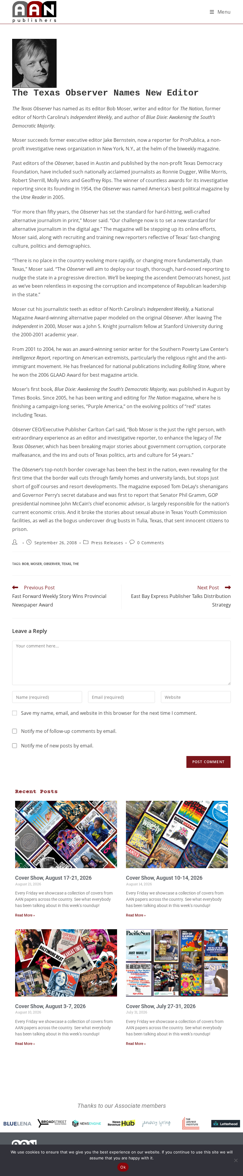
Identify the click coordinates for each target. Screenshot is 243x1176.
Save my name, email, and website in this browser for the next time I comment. (109, 713)
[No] (236, 1160)
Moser (36, 563)
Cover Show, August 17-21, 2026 (53, 878)
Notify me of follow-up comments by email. (68, 731)
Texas (66, 563)
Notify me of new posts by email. (57, 745)
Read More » (25, 915)
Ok (123, 1167)
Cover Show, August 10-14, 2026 (164, 878)
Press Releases (107, 542)
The (76, 563)
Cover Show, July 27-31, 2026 (161, 1006)
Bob (25, 563)
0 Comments (150, 542)
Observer (52, 563)
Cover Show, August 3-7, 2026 (50, 1006)
